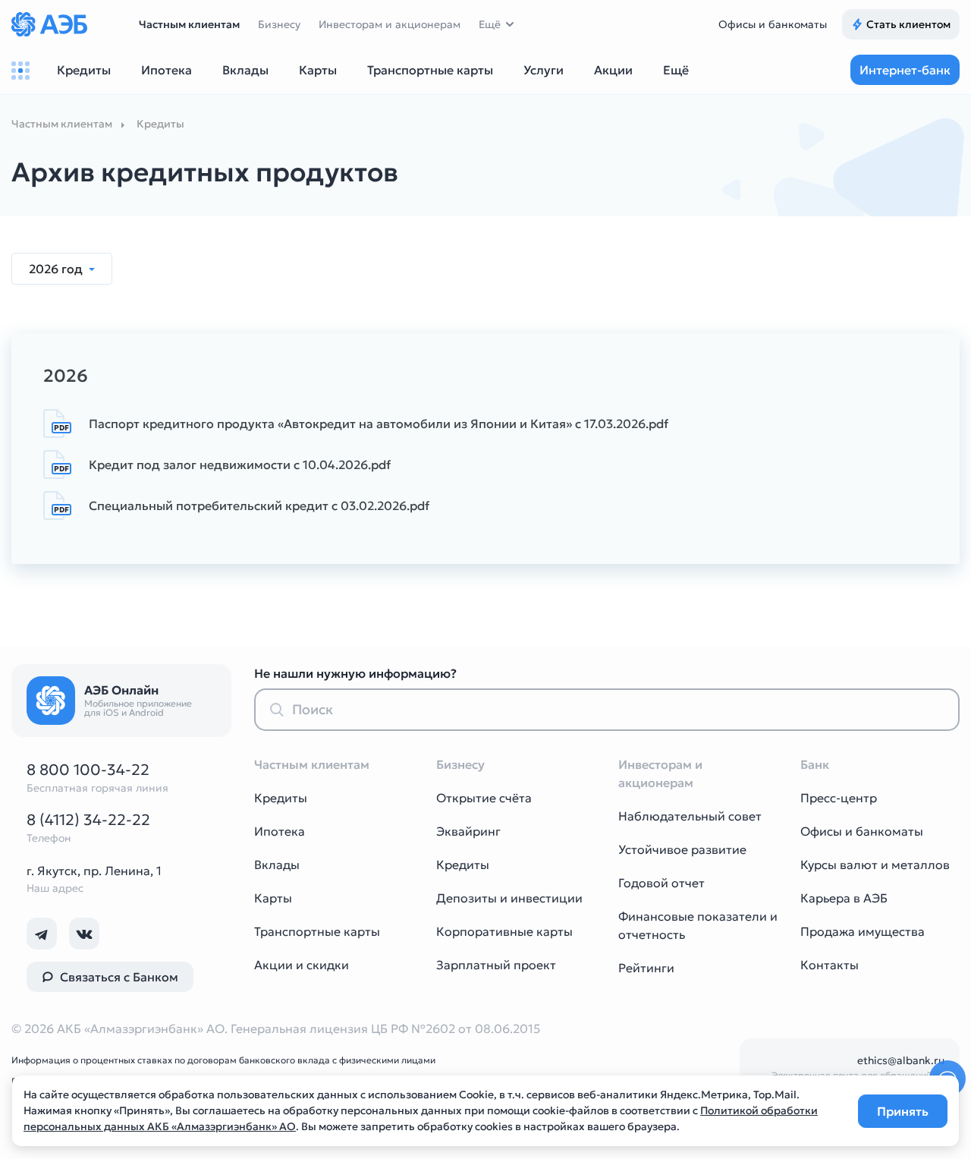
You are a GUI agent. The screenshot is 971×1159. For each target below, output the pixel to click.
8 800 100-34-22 (88, 769)
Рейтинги (646, 967)
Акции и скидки (301, 964)
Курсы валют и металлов (875, 864)
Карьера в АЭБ (844, 897)
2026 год (57, 268)
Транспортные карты (317, 931)
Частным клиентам (189, 24)
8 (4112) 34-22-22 (88, 820)
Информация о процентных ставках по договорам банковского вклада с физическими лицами (223, 1060)
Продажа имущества (862, 931)
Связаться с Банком (119, 976)
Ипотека (279, 831)
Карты (273, 897)
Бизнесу (279, 24)
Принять (903, 1111)
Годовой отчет (661, 882)
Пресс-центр (838, 797)
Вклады (277, 864)
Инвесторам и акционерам (389, 24)
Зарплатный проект (496, 964)
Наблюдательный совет (690, 816)
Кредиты (280, 797)
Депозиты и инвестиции (509, 897)
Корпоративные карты (504, 931)
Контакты (829, 964)
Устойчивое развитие (682, 849)
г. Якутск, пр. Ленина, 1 (94, 870)
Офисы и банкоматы (772, 24)
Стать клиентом (908, 24)
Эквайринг (468, 831)
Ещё (490, 24)
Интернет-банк (905, 69)
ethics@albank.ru (900, 1060)
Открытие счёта (484, 797)
